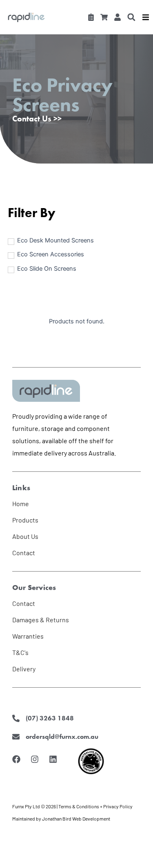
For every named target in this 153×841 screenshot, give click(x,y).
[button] (131, 17)
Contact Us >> (37, 118)
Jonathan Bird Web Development (76, 818)
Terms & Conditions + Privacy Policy (95, 806)
